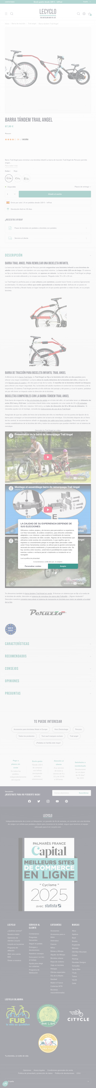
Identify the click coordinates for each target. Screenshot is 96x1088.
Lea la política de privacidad (30, 558)
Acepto (63, 566)
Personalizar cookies (33, 566)
